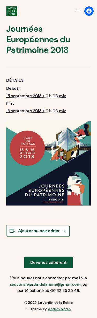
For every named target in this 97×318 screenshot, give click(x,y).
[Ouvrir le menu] (78, 11)
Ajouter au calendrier (38, 230)
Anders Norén (59, 309)
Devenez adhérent (48, 262)
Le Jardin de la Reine (55, 302)
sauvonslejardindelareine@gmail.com (45, 284)
